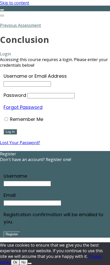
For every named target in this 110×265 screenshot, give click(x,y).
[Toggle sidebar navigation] (2, 10)
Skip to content (14, 3)
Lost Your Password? (20, 142)
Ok (15, 262)
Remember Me (26, 119)
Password (15, 95)
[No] (30, 263)
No (23, 262)
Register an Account (19, 165)
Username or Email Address (35, 76)
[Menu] (2, 15)
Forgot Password (23, 107)
